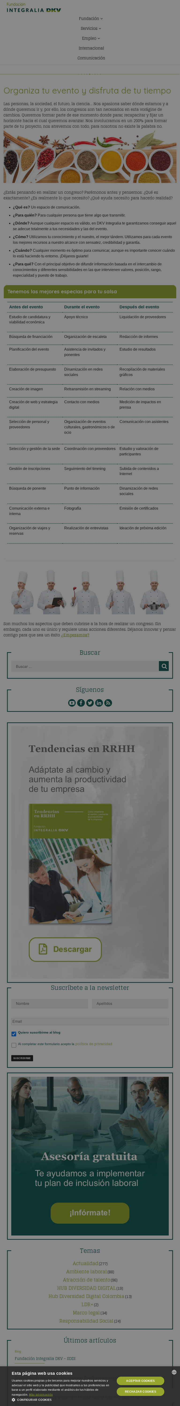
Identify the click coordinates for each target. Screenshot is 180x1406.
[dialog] (90, 1386)
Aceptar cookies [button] (140, 1381)
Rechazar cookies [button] (140, 1391)
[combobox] (174, 1372)
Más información (41, 1394)
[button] (62, 1399)
